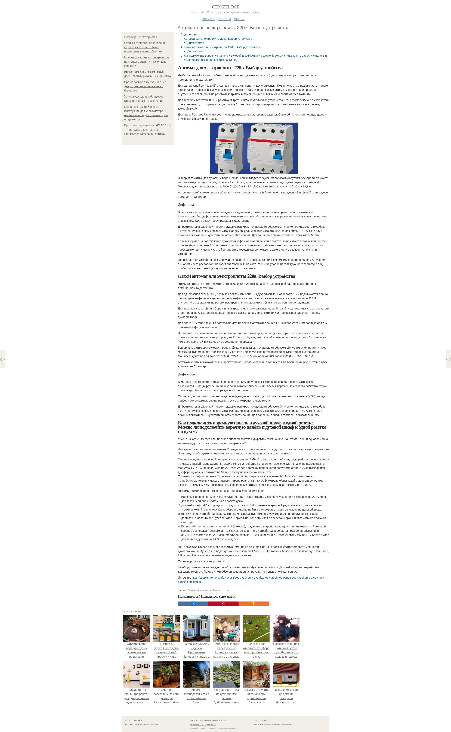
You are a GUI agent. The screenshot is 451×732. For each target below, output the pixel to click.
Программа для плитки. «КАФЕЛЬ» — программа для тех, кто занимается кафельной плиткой (147, 129)
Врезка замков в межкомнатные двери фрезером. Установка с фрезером (145, 86)
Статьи (239, 18)
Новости (224, 18)
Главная (208, 18)
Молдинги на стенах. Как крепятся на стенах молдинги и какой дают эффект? (146, 61)
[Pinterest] (223, 604)
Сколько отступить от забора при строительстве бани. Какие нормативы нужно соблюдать (145, 47)
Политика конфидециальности (203, 724)
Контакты (193, 720)
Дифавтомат (195, 43)
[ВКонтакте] (193, 604)
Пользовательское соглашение (212, 720)
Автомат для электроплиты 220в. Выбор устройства (218, 39)
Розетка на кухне (221, 589)
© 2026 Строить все (133, 720)
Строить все (225, 7)
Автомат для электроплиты (200, 589)
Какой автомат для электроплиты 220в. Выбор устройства (222, 47)
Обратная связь (260, 720)
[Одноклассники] (254, 604)
